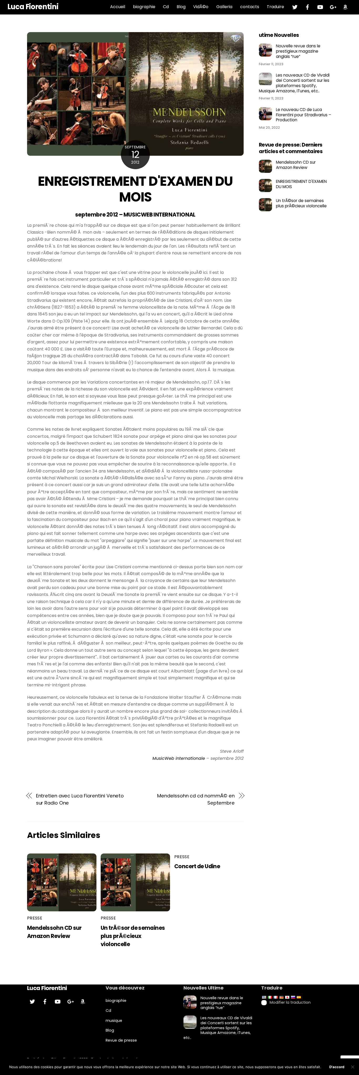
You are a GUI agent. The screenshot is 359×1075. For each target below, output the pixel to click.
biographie (144, 7)
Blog (181, 7)
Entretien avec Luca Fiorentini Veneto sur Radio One (80, 799)
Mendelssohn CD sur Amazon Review (296, 165)
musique (114, 1020)
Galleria (224, 7)
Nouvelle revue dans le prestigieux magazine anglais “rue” (298, 51)
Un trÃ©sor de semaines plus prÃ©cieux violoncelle (133, 936)
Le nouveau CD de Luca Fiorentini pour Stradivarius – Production (303, 115)
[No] (352, 1066)
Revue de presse (121, 1040)
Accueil (117, 7)
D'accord (336, 1067)
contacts (249, 7)
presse (34, 918)
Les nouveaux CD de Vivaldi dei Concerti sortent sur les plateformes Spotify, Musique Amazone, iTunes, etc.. (294, 83)
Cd (166, 7)
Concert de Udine (197, 866)
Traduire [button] (275, 7)
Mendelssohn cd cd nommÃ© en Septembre (196, 799)
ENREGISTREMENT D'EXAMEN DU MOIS (135, 189)
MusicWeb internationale (178, 758)
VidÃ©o (200, 7)
